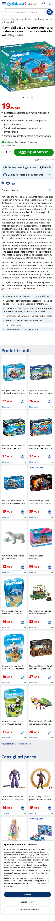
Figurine (32, 813)
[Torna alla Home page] (22, 4)
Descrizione (9, 190)
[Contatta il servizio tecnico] (14, 182)
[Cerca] (49, 12)
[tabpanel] (27, 66)
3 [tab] (32, 97)
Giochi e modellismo (20, 19)
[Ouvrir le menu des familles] (3, 3)
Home (4, 19)
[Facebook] (3, 182)
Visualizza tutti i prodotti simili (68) (16, 743)
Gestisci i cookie (27, 901)
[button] (27, 167)
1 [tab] (23, 97)
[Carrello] (51, 4)
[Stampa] (9, 182)
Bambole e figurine (43, 19)
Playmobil (9, 22)
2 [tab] (27, 97)
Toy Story (6, 813)
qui (11, 886)
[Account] (44, 4)
